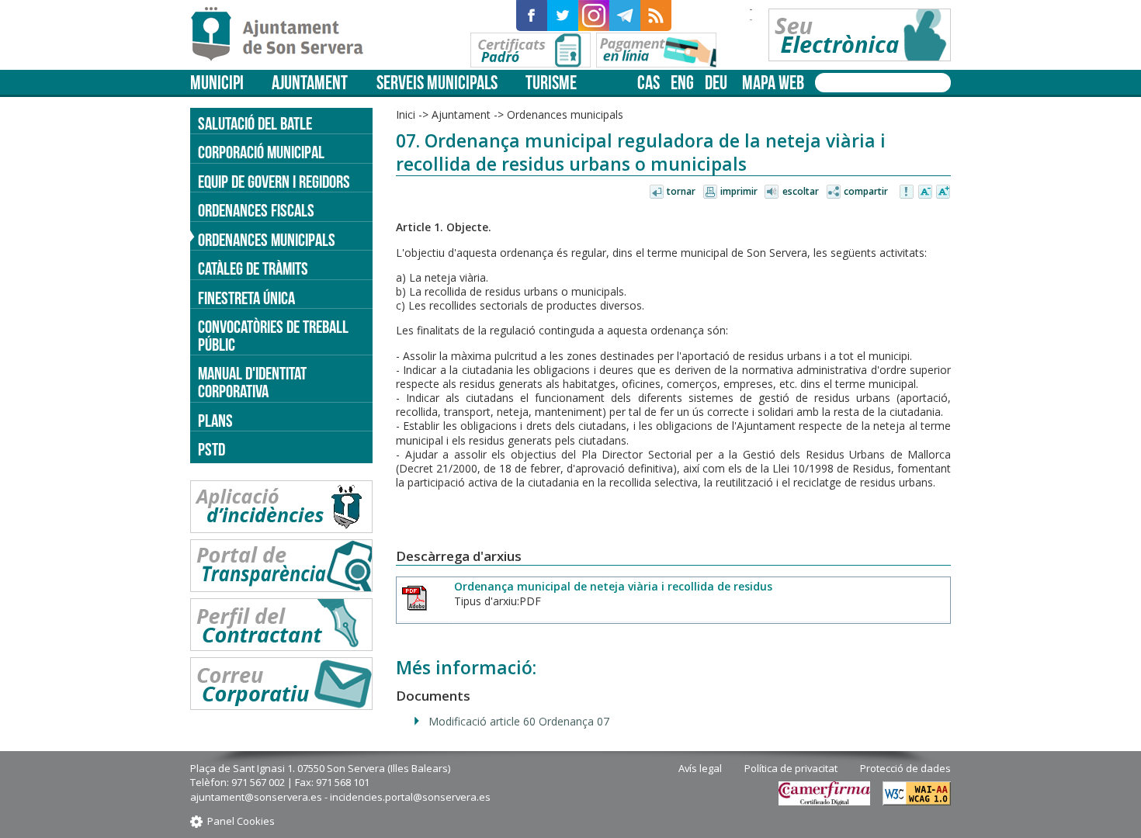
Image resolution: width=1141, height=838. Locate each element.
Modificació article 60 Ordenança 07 (518, 721)
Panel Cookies (241, 821)
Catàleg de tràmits (253, 268)
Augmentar (943, 192)
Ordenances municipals (266, 239)
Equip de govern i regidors (274, 181)
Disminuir (925, 192)
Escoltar (800, 191)
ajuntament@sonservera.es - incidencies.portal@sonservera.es (340, 797)
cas (648, 82)
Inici (405, 114)
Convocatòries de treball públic (273, 335)
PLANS (215, 420)
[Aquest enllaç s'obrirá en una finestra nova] (531, 15)
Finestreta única (246, 298)
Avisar (907, 192)
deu (716, 82)
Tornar (681, 191)
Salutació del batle (255, 123)
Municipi (217, 82)
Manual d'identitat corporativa (252, 382)
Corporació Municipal (261, 152)
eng (682, 82)
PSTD (211, 449)
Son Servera (283, 35)
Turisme (551, 82)
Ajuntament (310, 82)
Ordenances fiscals (256, 210)
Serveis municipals (437, 82)
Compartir (866, 191)
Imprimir (739, 191)
